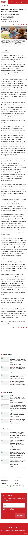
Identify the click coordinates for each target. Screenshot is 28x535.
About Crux (4, 478)
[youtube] (18, 2)
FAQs (16, 483)
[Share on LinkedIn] (18, 24)
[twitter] (16, 2)
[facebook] (11, 2)
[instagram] (21, 2)
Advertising (4, 480)
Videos (16, 480)
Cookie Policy (22, 530)
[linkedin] (13, 2)
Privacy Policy (19, 511)
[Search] (22, 6)
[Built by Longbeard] (25, 533)
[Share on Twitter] (21, 24)
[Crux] (3, 2)
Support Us (4, 483)
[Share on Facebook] (16, 24)
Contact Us (18, 478)
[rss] (23, 2)
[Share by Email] (23, 24)
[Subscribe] (26, 2)
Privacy (16, 530)
